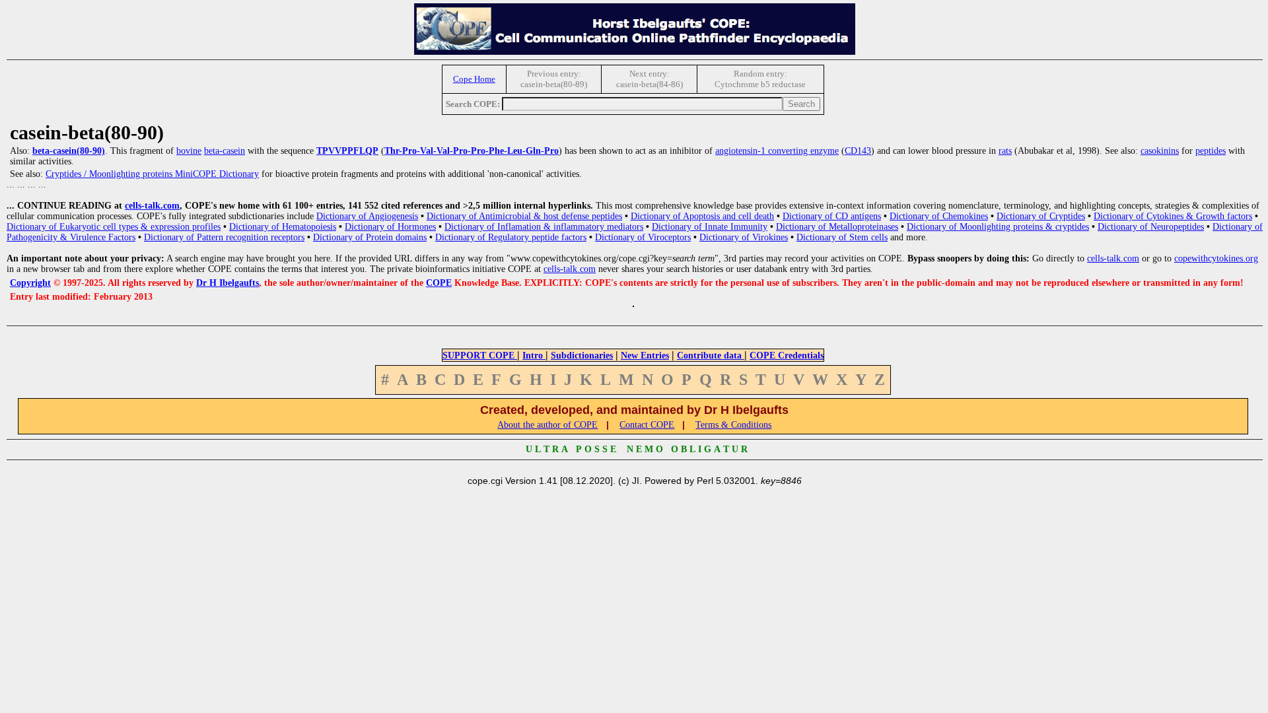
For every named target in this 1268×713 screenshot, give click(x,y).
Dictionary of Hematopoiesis (282, 227)
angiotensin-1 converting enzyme (777, 151)
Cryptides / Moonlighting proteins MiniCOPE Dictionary (152, 174)
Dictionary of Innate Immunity (709, 227)
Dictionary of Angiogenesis (367, 216)
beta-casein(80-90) (68, 151)
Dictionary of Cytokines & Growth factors (1173, 216)
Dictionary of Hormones (390, 227)
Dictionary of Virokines (743, 237)
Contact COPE (646, 425)
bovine (188, 151)
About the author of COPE (547, 425)
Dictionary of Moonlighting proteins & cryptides (998, 227)
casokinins (1160, 151)
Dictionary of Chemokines (939, 216)
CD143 (858, 151)
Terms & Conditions (733, 425)
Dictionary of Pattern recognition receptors (224, 237)
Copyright (30, 283)
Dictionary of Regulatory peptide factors (510, 237)
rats (1005, 151)
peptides (1210, 151)
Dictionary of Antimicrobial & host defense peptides (524, 216)
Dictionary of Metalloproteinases (837, 227)
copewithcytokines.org (1216, 258)
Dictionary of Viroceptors (643, 237)
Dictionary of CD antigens (832, 216)
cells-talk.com (152, 206)
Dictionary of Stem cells (842, 237)
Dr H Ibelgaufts (227, 283)
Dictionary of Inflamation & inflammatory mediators (543, 227)
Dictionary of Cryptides (1041, 216)
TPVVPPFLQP (347, 151)
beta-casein (224, 151)
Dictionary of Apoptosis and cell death (702, 216)
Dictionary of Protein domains (370, 237)
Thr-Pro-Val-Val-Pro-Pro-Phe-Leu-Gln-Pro (471, 151)
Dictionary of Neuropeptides (1151, 227)
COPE (439, 283)
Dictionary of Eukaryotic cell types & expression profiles (114, 227)
